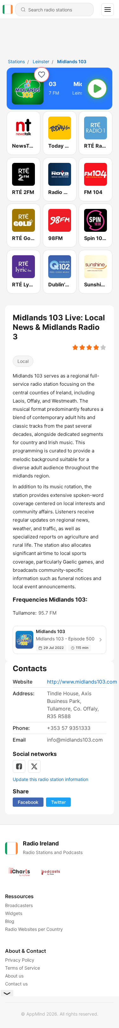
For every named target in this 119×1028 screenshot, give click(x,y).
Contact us (16, 983)
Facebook (28, 802)
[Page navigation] (107, 9)
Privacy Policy (19, 960)
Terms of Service (22, 968)
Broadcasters (19, 905)
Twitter (58, 802)
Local (23, 361)
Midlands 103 (71, 61)
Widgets (13, 913)
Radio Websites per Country (34, 929)
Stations (16, 61)
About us (14, 975)
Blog (9, 921)
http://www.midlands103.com (82, 681)
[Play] (97, 88)
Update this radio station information (50, 779)
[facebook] (19, 766)
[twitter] (34, 766)
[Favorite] (41, 74)
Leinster (41, 61)
